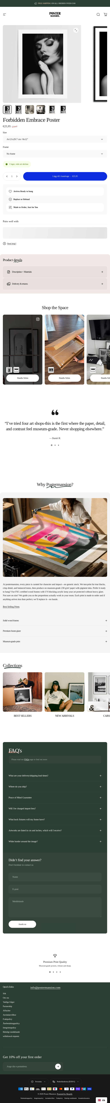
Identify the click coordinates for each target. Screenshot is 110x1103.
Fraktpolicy (7, 1019)
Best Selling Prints (11, 606)
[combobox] (101, 1100)
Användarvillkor (9, 1015)
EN (103, 1100)
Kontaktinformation (84, 1098)
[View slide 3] (58, 445)
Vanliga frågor (8, 1002)
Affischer (6, 1010)
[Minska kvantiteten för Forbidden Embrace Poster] (6, 176)
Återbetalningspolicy (11, 1023)
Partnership (7, 1006)
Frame (6, 147)
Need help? (11, 244)
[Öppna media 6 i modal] (76, 30)
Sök (4, 993)
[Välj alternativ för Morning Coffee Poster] (51, 370)
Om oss (6, 998)
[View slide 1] (51, 445)
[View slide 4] (60, 972)
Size (5, 132)
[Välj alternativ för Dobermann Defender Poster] (9, 370)
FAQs (26, 759)
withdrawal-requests (11, 1036)
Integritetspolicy (9, 1028)
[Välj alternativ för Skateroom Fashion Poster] (16, 370)
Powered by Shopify (64, 1094)
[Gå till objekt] (7, 109)
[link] (45, 987)
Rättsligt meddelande (11, 1032)
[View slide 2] (55, 445)
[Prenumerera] (58, 1066)
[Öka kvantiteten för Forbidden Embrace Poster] (17, 176)
